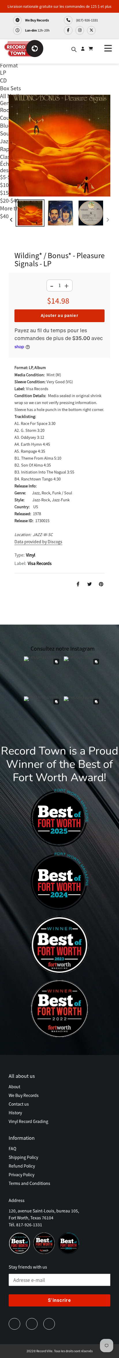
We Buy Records (37, 20)
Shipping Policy (23, 1157)
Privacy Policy (21, 1174)
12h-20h (37, 30)
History (15, 1112)
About (14, 1086)
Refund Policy (22, 1166)
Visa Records (40, 563)
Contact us (19, 1104)
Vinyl (30, 555)
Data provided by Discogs (38, 541)
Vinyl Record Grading (28, 1121)
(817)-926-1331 (86, 20)
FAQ (12, 1148)
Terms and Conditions (29, 1183)
